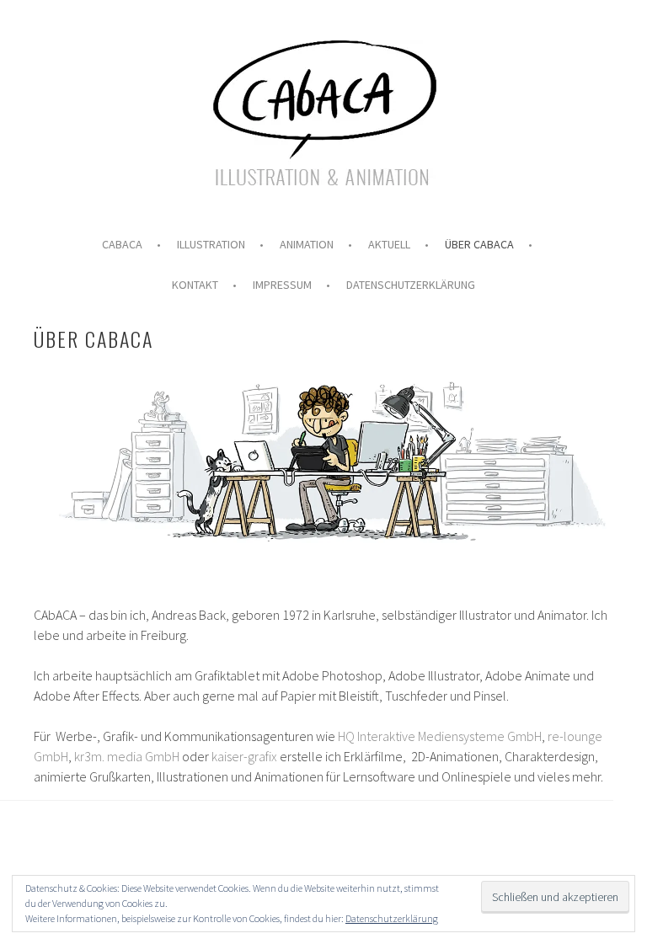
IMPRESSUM (282, 284)
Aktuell (389, 244)
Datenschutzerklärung (410, 284)
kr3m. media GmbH (126, 756)
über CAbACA (479, 244)
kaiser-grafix (244, 756)
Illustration (211, 244)
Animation (307, 244)
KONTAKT (195, 284)
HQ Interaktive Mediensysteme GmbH (440, 736)
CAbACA (122, 244)
